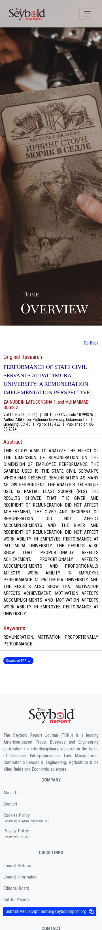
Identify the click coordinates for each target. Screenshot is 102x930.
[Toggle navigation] (87, 14)
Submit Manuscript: (46, 911)
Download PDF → (18, 661)
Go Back (91, 343)
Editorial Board (16, 888)
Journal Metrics (17, 865)
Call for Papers (16, 899)
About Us (11, 792)
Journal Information (20, 877)
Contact (10, 804)
